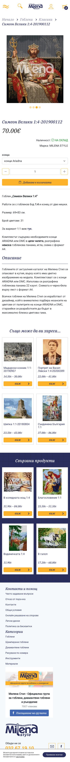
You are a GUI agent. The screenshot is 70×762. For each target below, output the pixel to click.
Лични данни (12, 620)
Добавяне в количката (37, 182)
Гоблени (10, 636)
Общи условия (13, 610)
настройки (20, 757)
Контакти (10, 604)
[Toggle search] (20, 6)
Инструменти (12, 658)
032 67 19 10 (19, 747)
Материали (11, 663)
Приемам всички (54, 755)
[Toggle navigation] (6, 7)
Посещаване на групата (31, 713)
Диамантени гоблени (17, 647)
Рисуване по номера (16, 652)
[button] (30, 107)
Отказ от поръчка (15, 599)
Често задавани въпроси (19, 593)
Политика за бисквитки (18, 626)
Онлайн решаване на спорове (21, 615)
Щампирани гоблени (17, 642)
